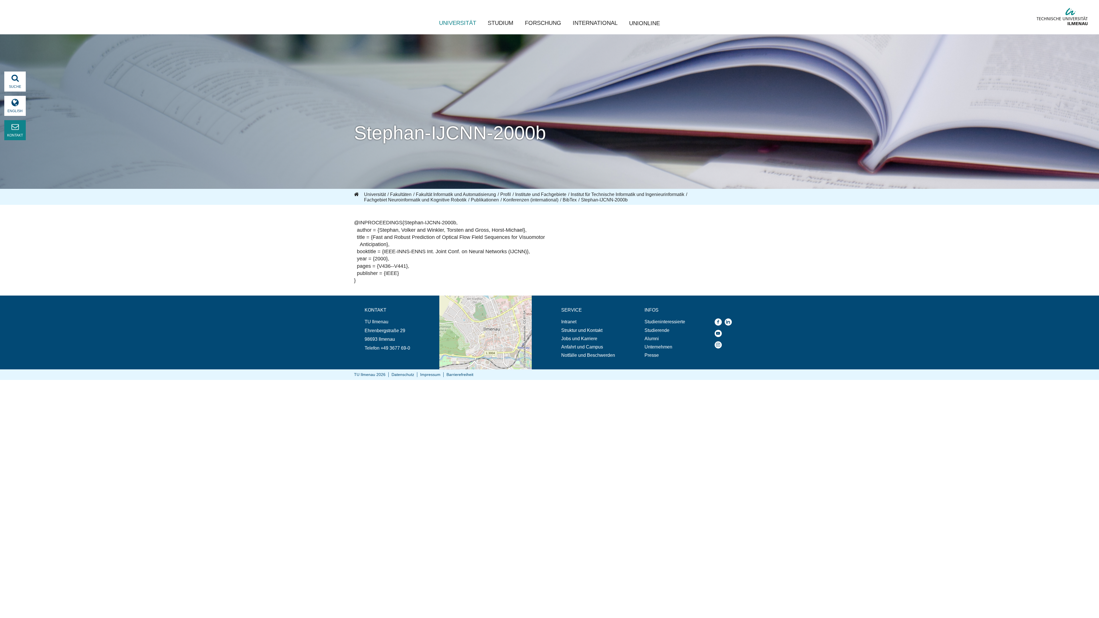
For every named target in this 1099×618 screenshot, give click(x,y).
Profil (505, 194)
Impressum (430, 374)
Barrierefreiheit (459, 374)
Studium (500, 23)
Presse (652, 355)
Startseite (357, 194)
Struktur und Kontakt (581, 330)
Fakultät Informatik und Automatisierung (456, 194)
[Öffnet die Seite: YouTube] (720, 333)
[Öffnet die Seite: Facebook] (720, 322)
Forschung (543, 23)
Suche (15, 87)
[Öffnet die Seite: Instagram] (720, 344)
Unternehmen (658, 346)
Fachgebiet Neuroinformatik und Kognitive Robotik (415, 199)
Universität (457, 23)
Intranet (568, 321)
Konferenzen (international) (530, 199)
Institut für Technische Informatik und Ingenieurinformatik (627, 194)
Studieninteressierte (665, 321)
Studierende (657, 330)
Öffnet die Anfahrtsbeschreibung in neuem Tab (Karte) (481, 301)
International (595, 23)
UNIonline (644, 23)
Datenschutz (403, 374)
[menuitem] (588, 321)
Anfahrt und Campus (582, 346)
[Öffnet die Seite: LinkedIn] (730, 322)
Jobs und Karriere (579, 338)
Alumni (652, 338)
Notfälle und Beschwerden (588, 355)
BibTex (570, 199)
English (15, 111)
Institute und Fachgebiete (540, 194)
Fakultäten (401, 194)
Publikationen (485, 199)
